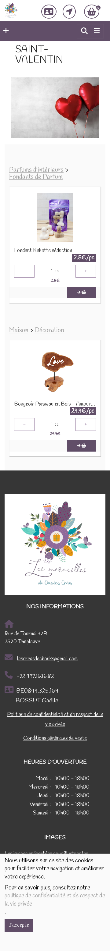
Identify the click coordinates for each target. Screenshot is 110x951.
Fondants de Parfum (36, 177)
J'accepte (19, 925)
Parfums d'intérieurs (36, 170)
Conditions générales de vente (55, 738)
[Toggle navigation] (97, 31)
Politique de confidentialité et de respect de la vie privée (55, 719)
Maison (18, 330)
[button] (4, 31)
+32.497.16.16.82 (35, 676)
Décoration (49, 330)
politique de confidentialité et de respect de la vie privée (55, 900)
